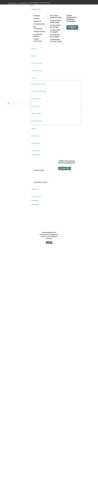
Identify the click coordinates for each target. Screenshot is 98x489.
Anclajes (37, 16)
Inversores (37, 21)
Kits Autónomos (39, 24)
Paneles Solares (39, 31)
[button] (49, 242)
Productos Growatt (40, 182)
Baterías (37, 18)
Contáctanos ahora (72, 27)
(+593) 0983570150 (23, 3)
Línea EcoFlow (39, 170)
